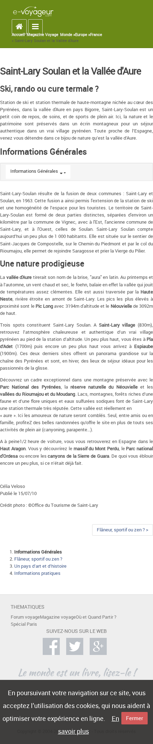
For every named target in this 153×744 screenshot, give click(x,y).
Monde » (67, 34)
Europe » (82, 34)
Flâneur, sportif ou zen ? (38, 559)
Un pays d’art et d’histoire (40, 566)
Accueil (18, 34)
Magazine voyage (58, 617)
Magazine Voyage (42, 34)
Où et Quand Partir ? (96, 617)
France (96, 34)
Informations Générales (34, 171)
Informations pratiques (37, 573)
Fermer (134, 718)
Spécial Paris (24, 624)
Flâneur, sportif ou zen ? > (122, 530)
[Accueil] (33, 11)
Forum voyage (25, 617)
